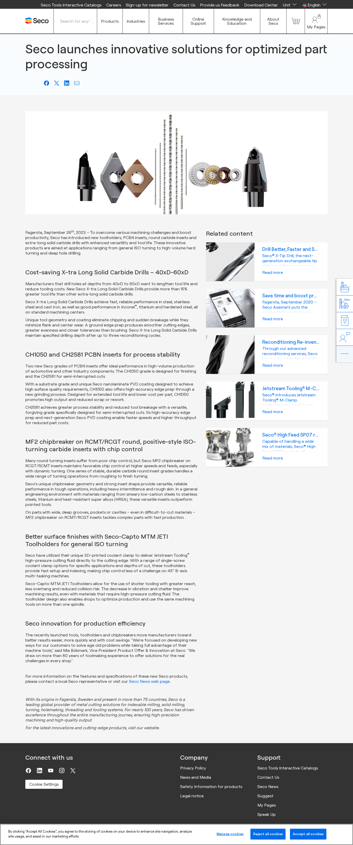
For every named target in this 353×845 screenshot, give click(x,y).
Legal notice (192, 795)
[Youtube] (51, 770)
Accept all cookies (308, 834)
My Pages (266, 805)
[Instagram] (62, 770)
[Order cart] (296, 21)
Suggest (265, 795)
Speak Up (266, 814)
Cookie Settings (44, 784)
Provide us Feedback (219, 4)
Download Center (261, 4)
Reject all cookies (267, 834)
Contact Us (184, 4)
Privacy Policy (193, 767)
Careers (113, 4)
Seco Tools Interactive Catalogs (71, 4)
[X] (73, 770)
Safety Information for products (211, 786)
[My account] (316, 21)
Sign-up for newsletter (147, 4)
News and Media (195, 777)
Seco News (267, 786)
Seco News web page (149, 681)
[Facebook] (28, 770)
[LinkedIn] (39, 770)
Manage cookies (230, 834)
